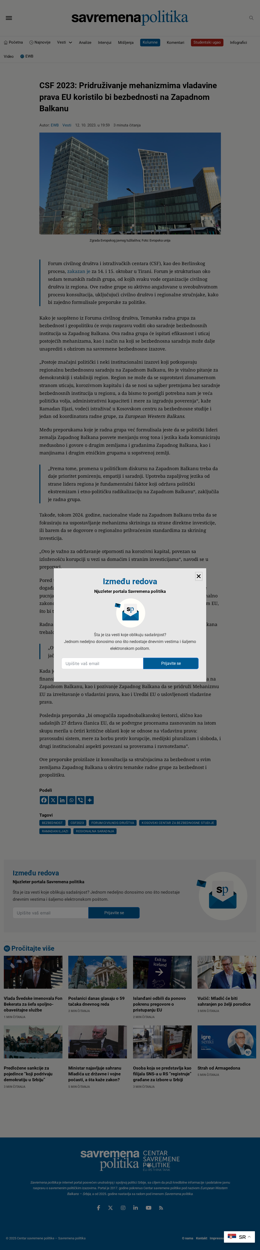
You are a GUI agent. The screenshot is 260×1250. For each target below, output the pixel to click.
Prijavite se (171, 663)
